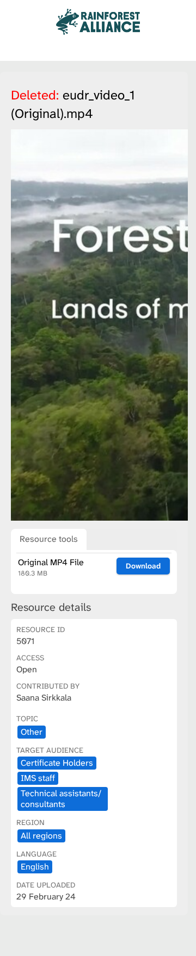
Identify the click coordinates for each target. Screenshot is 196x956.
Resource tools (49, 539)
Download (143, 566)
